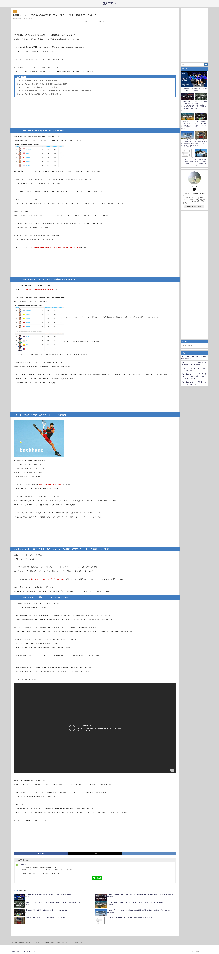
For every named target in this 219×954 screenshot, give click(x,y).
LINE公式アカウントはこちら (194, 206)
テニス (15, 11)
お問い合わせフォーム (22, 951)
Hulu (65, 942)
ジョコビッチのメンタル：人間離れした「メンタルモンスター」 (39, 94)
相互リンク (32, 951)
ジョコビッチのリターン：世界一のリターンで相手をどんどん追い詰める (42, 84)
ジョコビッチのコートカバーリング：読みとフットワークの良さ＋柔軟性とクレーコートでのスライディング (54, 90)
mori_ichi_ (24, 865)
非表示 (23, 76)
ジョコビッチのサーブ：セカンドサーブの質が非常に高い (37, 80)
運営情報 (13, 951)
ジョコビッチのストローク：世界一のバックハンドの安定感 (37, 87)
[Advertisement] (95, 262)
